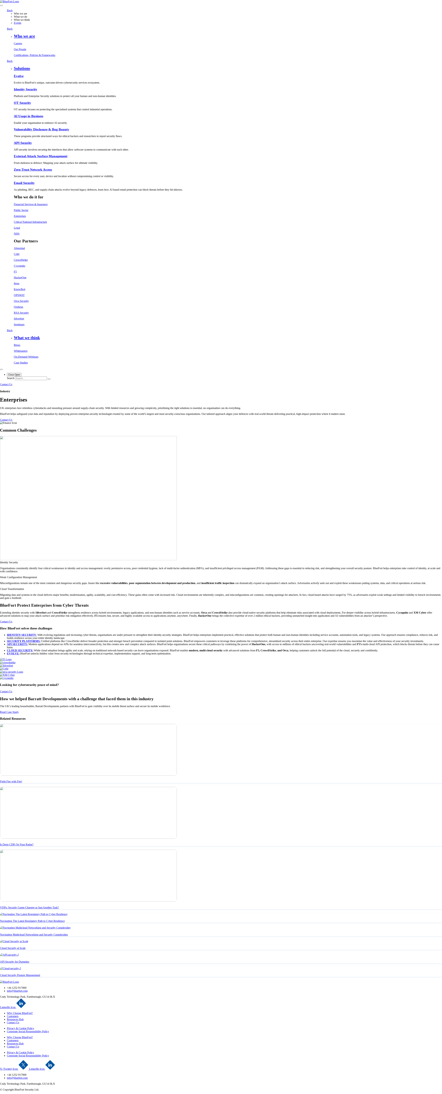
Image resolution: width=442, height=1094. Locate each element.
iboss (16, 283)
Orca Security (21, 301)
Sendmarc (19, 324)
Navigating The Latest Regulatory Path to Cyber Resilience (32, 920)
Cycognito (19, 265)
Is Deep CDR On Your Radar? (16, 844)
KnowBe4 (19, 289)
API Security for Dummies (14, 961)
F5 (15, 271)
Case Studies (21, 362)
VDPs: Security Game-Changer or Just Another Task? (29, 907)
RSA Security (21, 312)
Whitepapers (20, 350)
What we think (27, 337)
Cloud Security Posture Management (20, 975)
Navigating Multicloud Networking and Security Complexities (34, 934)
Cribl (16, 254)
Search (10, 378)
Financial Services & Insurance (31, 204)
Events (17, 22)
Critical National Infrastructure (30, 221)
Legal (17, 227)
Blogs (17, 345)
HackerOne (20, 277)
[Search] (49, 379)
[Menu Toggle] (1, 369)
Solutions (22, 68)
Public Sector (21, 210)
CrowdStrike (21, 259)
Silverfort (19, 318)
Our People (20, 49)
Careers (18, 43)
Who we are (24, 36)
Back (10, 10)
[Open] (1, 5)
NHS (17, 233)
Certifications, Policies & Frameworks (34, 55)
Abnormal (19, 248)
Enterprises (20, 216)
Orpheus (18, 306)
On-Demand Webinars (26, 356)
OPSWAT (19, 295)
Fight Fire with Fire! (11, 781)
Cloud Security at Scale (13, 948)
